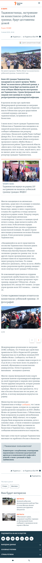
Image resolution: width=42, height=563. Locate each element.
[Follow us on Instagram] (8, 539)
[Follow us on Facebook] (13, 539)
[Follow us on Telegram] (17, 539)
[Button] (15, 37)
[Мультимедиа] (13, 560)
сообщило (26, 405)
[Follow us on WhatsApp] (22, 539)
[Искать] (29, 560)
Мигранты (20, 499)
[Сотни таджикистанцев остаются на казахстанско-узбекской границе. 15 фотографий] (21, 317)
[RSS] (31, 539)
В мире (4, 9)
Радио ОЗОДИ (6, 28)
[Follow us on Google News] (27, 539)
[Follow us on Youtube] (3, 539)
